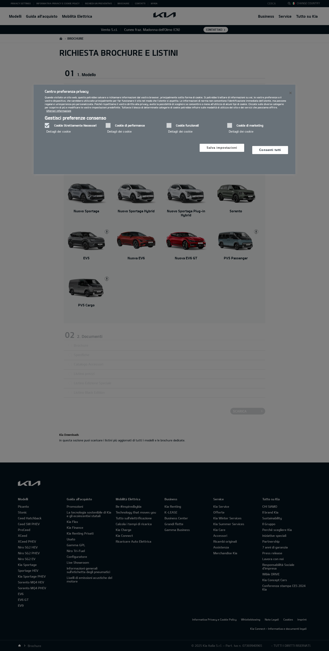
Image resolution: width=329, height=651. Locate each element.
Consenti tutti (270, 150)
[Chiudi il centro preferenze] (290, 93)
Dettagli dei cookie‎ (58, 131)
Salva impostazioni (222, 147)
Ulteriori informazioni (58, 110)
